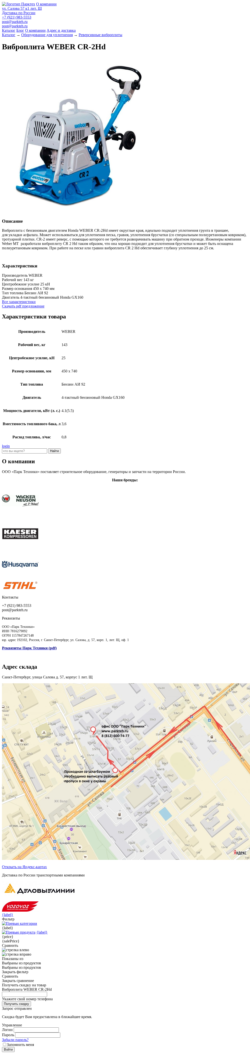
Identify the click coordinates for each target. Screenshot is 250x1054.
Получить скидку (16, 1004)
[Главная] (18, 4)
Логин (7, 1030)
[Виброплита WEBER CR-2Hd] (80, 212)
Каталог (8, 30)
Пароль (8, 1035)
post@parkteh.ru (15, 22)
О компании (46, 4)
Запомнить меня (20, 1045)
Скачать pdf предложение (23, 306)
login (6, 446)
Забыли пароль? (15, 1040)
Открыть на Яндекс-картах (24, 867)
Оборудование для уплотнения (47, 35)
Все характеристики (19, 302)
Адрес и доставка (61, 30)
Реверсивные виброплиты (100, 35)
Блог (20, 30)
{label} (7, 915)
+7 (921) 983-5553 (16, 17)
